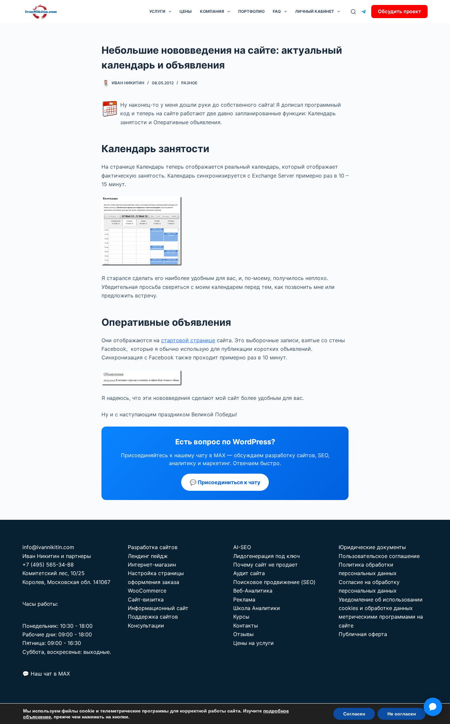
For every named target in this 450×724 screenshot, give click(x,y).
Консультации (146, 625)
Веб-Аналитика (252, 590)
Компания (212, 11)
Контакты (245, 625)
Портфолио (251, 11)
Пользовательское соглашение (379, 556)
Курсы (241, 616)
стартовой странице (188, 340)
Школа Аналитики (256, 608)
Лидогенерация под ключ (266, 556)
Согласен (354, 713)
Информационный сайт (158, 608)
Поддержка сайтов (153, 616)
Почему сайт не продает (265, 564)
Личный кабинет (314, 11)
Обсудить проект (399, 11)
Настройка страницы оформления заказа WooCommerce (156, 582)
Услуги (157, 11)
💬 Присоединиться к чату (225, 482)
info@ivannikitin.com (48, 547)
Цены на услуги (253, 643)
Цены (186, 11)
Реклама (244, 599)
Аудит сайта (249, 573)
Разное (189, 82)
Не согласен (401, 713)
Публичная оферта (363, 634)
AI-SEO (242, 547)
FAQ (277, 11)
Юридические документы (372, 547)
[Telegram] (363, 12)
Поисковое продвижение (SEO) (274, 582)
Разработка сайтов (153, 547)
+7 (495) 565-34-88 (48, 564)
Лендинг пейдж (148, 556)
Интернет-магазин (152, 564)
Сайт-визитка (146, 599)
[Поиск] (353, 11)
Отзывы (243, 634)
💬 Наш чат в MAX (46, 673)
